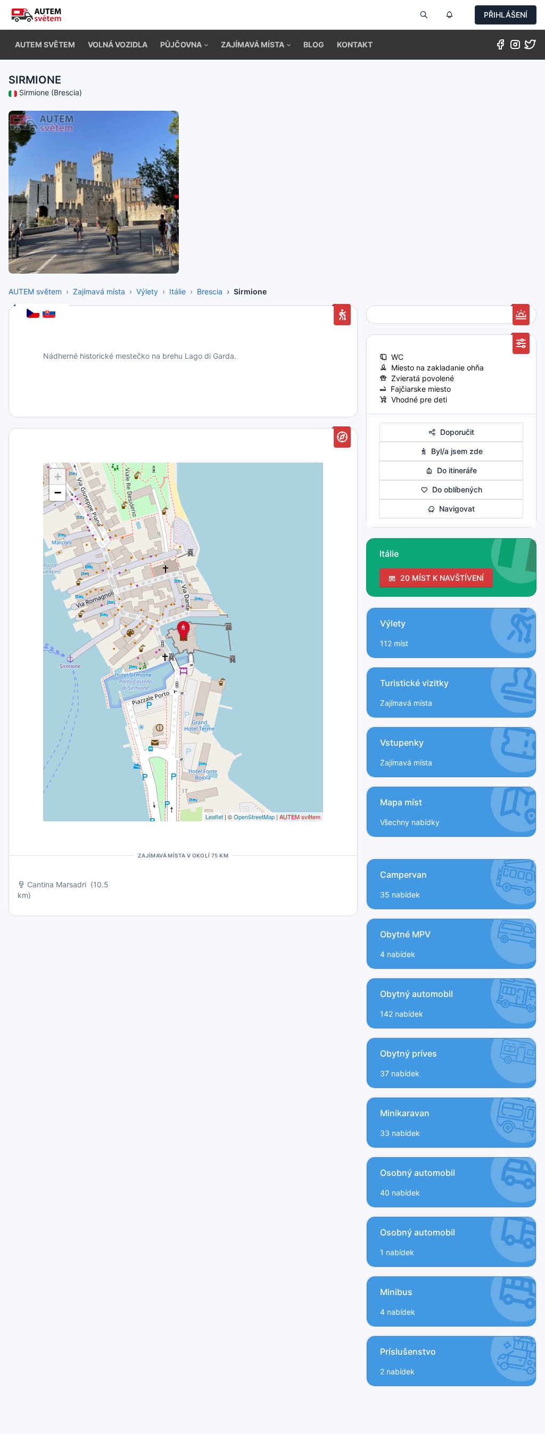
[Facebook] (500, 46)
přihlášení (505, 14)
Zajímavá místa (99, 291)
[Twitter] (530, 46)
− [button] (57, 492)
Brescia (209, 291)
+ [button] (57, 476)
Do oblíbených (455, 489)
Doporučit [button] (455, 431)
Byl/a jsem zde (455, 451)
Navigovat (455, 508)
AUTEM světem (35, 291)
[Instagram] (515, 46)
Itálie (177, 291)
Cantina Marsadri (56, 884)
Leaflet (214, 816)
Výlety (147, 291)
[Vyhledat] (423, 14)
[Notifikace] (449, 14)
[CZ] (34, 314)
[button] (184, 44)
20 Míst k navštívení (440, 577)
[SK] (50, 314)
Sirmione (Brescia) (50, 92)
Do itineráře (455, 470)
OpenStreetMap (254, 816)
